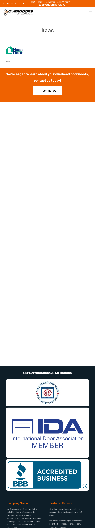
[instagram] (11, 3)
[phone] (19, 3)
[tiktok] (16, 3)
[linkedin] (8, 3)
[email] (23, 3)
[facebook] (3, 3)
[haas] (14, 55)
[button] (90, 12)
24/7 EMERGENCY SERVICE (53, 5)
